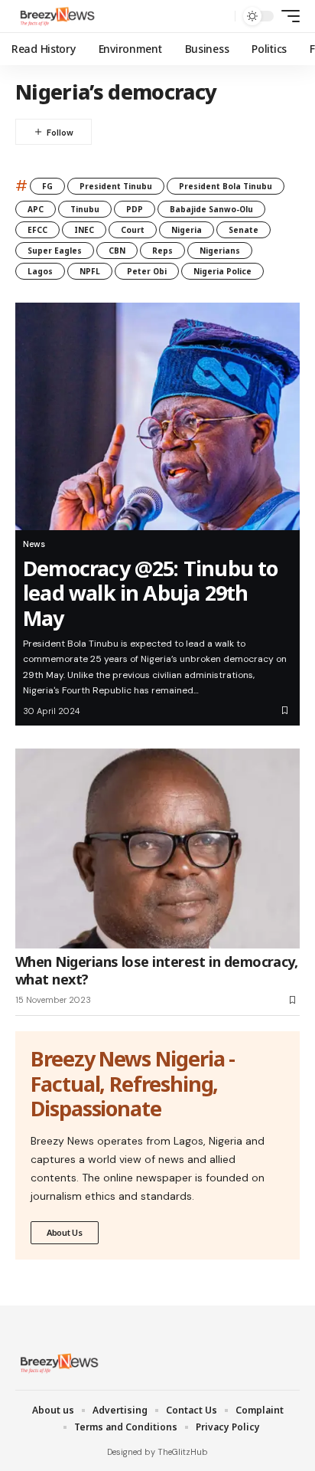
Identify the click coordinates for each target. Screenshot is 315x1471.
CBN (117, 250)
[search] (220, 16)
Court (133, 229)
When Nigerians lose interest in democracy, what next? (156, 970)
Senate (243, 229)
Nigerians (220, 250)
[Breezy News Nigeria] (55, 16)
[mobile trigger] (287, 16)
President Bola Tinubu (225, 186)
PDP (134, 209)
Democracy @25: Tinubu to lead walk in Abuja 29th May (150, 593)
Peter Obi (147, 271)
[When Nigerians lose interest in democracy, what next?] (157, 848)
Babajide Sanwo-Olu (211, 209)
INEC (84, 229)
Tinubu (84, 209)
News (34, 544)
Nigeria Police (222, 271)
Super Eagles (55, 250)
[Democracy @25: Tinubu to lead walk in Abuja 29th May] (157, 417)
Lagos (40, 271)
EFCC (37, 229)
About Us (65, 1232)
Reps (162, 250)
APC (36, 209)
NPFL (90, 271)
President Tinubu (116, 186)
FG (47, 186)
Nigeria (186, 229)
